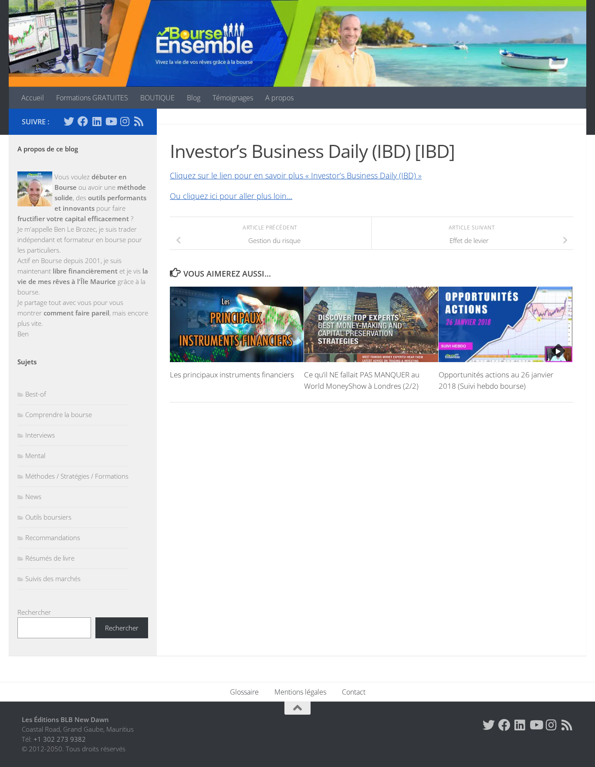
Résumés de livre (49, 558)
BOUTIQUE (157, 98)
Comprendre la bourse (58, 414)
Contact (353, 692)
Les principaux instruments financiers (232, 375)
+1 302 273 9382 (60, 739)
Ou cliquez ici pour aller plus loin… (231, 196)
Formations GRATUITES (92, 98)
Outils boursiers (48, 517)
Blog (193, 98)
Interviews (40, 435)
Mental (35, 455)
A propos (279, 98)
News (33, 496)
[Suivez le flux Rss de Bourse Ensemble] (138, 121)
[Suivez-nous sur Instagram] (124, 121)
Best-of (35, 394)
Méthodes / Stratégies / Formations (76, 476)
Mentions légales (300, 692)
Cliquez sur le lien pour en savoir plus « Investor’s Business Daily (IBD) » (296, 175)
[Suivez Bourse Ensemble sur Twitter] (69, 121)
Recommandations (52, 537)
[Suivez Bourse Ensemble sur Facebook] (83, 121)
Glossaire (244, 692)
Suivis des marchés (53, 578)
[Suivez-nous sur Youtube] (110, 121)
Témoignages (233, 98)
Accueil (32, 98)
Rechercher (34, 612)
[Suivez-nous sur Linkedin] (96, 121)
